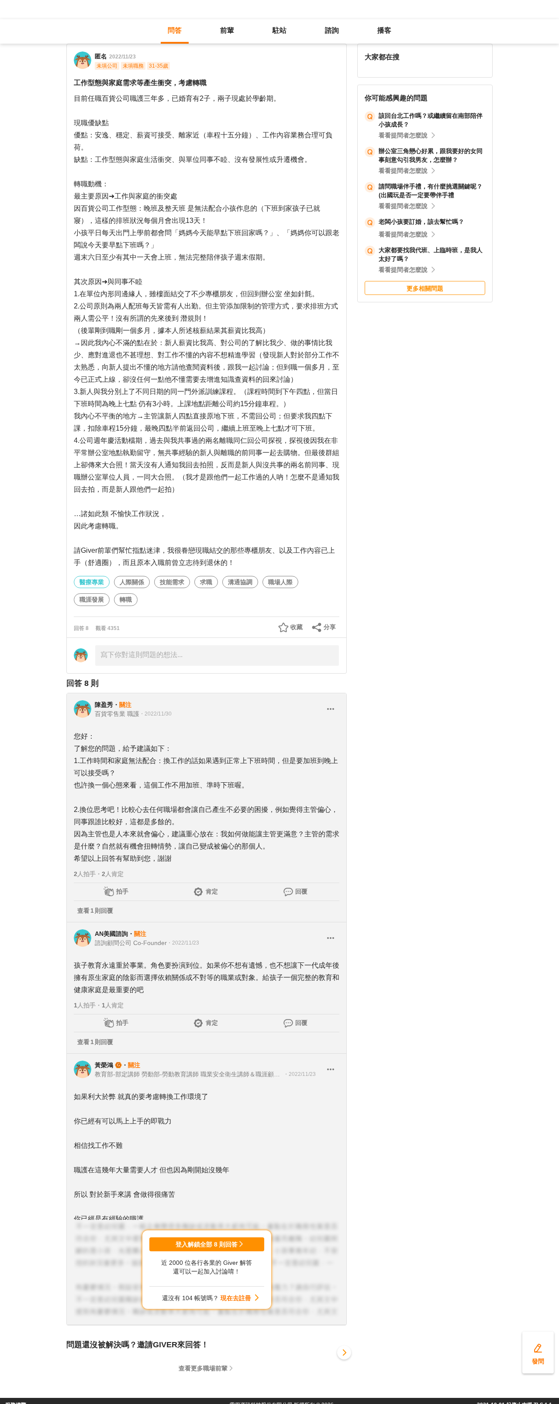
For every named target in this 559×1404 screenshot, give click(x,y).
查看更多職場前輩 (203, 1368)
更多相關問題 (425, 288)
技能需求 (172, 582)
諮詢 (332, 30)
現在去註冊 (236, 1297)
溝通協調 (240, 582)
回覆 (301, 891)
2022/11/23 (122, 57)
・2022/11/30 (155, 714)
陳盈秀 (104, 704)
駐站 (279, 30)
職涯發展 (91, 599)
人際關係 (132, 582)
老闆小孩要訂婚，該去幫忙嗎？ (421, 221)
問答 (175, 30)
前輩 (227, 30)
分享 (330, 626)
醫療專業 (91, 582)
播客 (384, 30)
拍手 (122, 891)
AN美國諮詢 (111, 933)
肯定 (212, 891)
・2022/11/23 (183, 943)
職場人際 (280, 582)
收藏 (296, 626)
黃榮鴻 (104, 1065)
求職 (206, 582)
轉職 (126, 599)
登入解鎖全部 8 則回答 (207, 1244)
